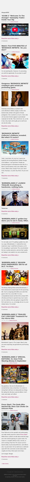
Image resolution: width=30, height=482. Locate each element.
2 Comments (5, 41)
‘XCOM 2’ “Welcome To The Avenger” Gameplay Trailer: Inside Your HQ (13, 18)
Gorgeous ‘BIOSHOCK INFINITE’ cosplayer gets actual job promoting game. (15, 85)
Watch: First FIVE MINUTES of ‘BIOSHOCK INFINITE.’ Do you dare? (14, 48)
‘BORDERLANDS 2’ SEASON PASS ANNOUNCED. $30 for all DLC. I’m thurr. (14, 264)
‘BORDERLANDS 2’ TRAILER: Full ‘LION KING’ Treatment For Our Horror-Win (14, 316)
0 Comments (5, 213)
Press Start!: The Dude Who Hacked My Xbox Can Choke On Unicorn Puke (15, 406)
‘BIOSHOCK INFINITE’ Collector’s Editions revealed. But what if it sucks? (14, 135)
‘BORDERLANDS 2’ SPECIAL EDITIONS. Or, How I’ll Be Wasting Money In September (14, 359)
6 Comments (5, 257)
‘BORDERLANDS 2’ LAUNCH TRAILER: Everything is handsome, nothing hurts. (13, 185)
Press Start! (23, 434)
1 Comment (4, 78)
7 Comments (5, 178)
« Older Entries (5, 463)
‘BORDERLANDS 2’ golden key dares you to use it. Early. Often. (15, 220)
